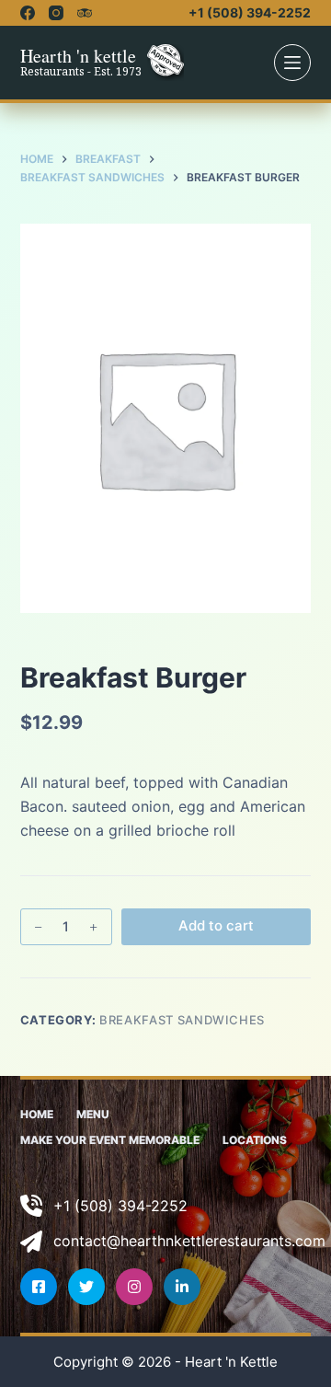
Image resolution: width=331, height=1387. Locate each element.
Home (36, 1114)
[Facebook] (27, 13)
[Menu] (292, 62)
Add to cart (216, 925)
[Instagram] (56, 13)
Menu (92, 1114)
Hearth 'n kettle (78, 55)
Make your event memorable (110, 1140)
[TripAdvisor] (84, 13)
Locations (255, 1140)
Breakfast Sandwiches (182, 1019)
